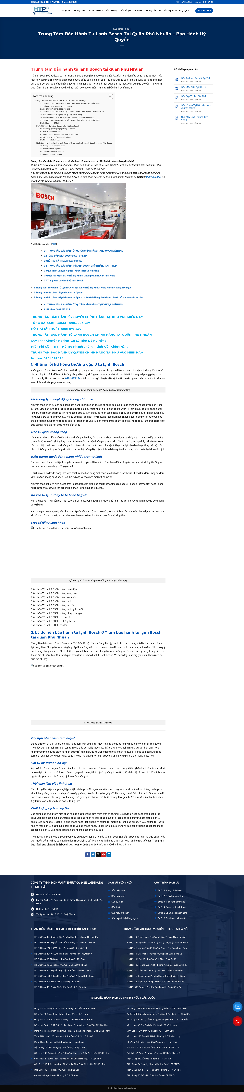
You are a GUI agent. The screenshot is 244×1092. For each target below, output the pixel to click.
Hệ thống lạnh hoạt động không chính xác (59, 129)
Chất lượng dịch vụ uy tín (52, 154)
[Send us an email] (212, 2)
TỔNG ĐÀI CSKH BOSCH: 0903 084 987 (58, 106)
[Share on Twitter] (93, 854)
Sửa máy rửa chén (152, 10)
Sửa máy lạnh (78, 10)
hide (54, 244)
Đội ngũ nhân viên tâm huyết (54, 146)
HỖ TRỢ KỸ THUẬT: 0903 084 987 (63, 261)
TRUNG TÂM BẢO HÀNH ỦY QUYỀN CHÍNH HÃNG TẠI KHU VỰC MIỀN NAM (71, 104)
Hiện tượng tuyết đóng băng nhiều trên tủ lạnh (60, 134)
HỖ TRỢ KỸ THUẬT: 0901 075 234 (56, 109)
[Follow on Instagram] (206, 2)
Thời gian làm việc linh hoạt (53, 151)
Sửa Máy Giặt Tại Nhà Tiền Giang (194, 118)
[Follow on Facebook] (203, 2)
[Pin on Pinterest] (103, 854)
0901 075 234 (153, 177)
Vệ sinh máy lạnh (95, 10)
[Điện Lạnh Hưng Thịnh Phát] (43, 10)
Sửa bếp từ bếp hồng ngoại (176, 10)
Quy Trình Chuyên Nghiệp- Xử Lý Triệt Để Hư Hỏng (62, 115)
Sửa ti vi (138, 10)
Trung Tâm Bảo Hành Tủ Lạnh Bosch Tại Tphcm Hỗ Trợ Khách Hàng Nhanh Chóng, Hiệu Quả (82, 287)
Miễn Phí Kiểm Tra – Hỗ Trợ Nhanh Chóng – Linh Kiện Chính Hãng (68, 117)
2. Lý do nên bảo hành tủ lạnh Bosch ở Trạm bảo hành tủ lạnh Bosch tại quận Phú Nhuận (75, 143)
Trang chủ (65, 10)
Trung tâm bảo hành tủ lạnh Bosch (63, 280)
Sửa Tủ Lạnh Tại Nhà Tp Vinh (195, 78)
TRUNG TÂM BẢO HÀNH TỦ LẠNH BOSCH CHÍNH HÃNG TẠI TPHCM (80, 265)
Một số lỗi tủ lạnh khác (51, 140)
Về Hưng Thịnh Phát (184, 2)
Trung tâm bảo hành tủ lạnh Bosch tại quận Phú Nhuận (60, 100)
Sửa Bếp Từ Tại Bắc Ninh (193, 96)
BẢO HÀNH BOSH (122, 29)
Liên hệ (198, 2)
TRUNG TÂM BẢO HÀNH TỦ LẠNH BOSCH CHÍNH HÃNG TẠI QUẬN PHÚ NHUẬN (73, 112)
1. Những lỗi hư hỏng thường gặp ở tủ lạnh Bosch (59, 126)
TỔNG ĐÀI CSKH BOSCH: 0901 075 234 (65, 255)
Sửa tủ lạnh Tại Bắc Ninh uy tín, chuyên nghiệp (197, 106)
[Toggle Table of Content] (109, 96)
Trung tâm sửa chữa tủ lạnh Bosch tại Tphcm (58, 292)
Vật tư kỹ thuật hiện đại (51, 149)
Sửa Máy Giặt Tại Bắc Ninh (194, 87)
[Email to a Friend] (98, 854)
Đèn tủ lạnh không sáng (52, 132)
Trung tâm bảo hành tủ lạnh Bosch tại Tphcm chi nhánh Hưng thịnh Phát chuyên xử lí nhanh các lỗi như (88, 297)
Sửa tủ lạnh (126, 10)
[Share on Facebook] (87, 854)
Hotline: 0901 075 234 (51, 123)
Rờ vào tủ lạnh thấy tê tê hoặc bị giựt (57, 137)
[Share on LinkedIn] (108, 854)
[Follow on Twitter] (209, 2)
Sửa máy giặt (112, 10)
